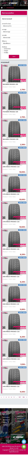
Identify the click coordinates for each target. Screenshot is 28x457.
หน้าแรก (5, 415)
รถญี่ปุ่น (6, 53)
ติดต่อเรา (5, 425)
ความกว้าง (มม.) (6, 24)
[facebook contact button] (24, 441)
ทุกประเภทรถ (7, 49)
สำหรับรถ (4, 47)
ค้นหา (14, 56)
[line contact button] (24, 447)
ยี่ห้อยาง (4, 41)
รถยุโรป (6, 51)
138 (23, 397)
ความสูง (4, 29)
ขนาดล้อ (4, 35)
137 (20, 397)
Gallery (5, 422)
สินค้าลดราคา (6, 420)
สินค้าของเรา (6, 417)
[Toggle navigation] (25, 3)
